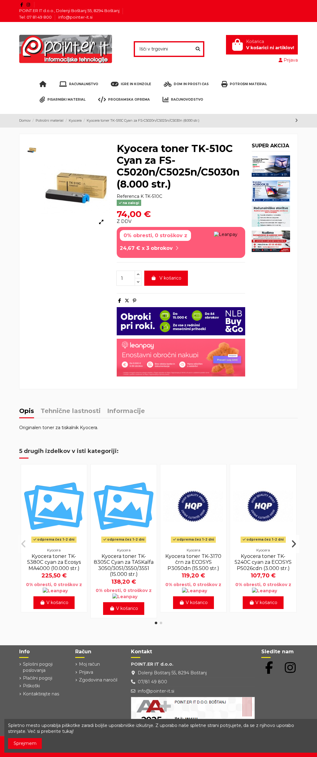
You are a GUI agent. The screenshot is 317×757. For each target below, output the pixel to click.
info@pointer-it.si (75, 17)
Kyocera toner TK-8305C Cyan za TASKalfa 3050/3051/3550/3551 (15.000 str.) (124, 565)
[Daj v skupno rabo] (119, 300)
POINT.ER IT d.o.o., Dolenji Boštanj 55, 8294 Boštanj (69, 10)
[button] (156, 623)
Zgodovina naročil (98, 680)
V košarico (170, 278)
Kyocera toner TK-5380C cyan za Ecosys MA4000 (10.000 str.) (54, 562)
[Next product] (296, 120)
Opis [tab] (26, 411)
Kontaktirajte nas (41, 694)
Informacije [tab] (126, 411)
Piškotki (31, 686)
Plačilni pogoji (37, 678)
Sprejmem (25, 743)
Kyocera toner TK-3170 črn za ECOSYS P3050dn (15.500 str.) (193, 562)
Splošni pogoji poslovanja (38, 667)
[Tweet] (127, 300)
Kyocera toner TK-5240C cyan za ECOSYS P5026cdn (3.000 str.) (263, 562)
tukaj (67, 731)
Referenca (128, 196)
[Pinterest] (134, 300)
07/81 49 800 (152, 682)
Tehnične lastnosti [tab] (71, 411)
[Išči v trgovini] (197, 49)
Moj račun (89, 664)
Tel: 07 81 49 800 (36, 17)
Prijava (86, 672)
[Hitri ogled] (54, 542)
